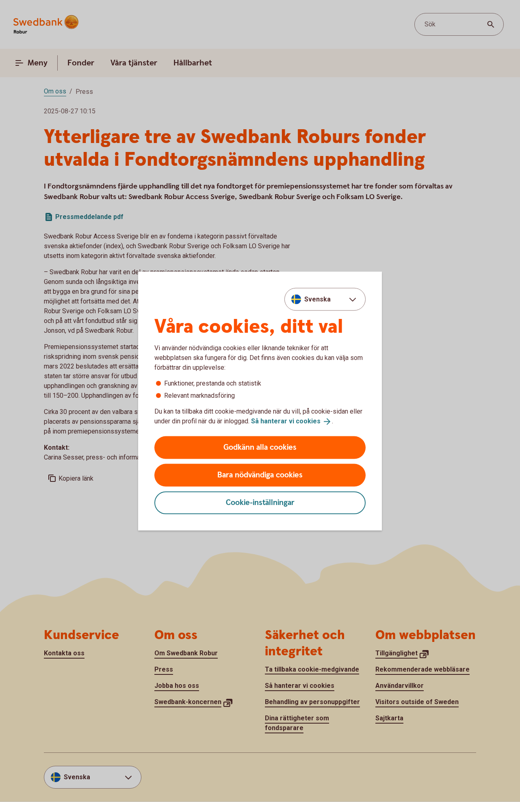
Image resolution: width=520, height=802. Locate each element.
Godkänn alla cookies (260, 447)
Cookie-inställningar (260, 502)
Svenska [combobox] (317, 299)
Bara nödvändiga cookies (260, 475)
